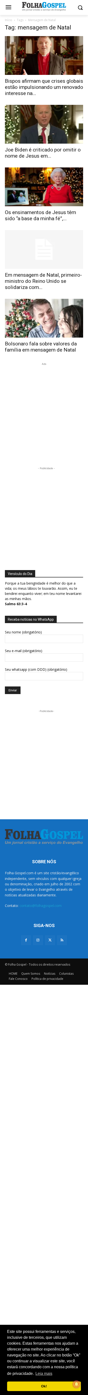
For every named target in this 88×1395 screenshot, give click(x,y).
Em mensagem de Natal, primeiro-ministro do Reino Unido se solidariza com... (43, 281)
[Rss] (62, 940)
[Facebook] (26, 940)
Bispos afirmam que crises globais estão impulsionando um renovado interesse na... (44, 87)
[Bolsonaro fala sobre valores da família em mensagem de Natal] (44, 318)
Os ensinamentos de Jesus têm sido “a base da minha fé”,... (40, 215)
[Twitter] (50, 940)
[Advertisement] (44, 411)
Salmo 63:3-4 (16, 604)
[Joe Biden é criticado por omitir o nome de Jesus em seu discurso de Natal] (44, 124)
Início (8, 20)
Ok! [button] (44, 1386)
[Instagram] (38, 940)
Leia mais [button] (43, 1373)
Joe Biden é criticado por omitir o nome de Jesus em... (43, 153)
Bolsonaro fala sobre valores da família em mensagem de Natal (41, 347)
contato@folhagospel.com (41, 905)
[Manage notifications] (76, 1384)
